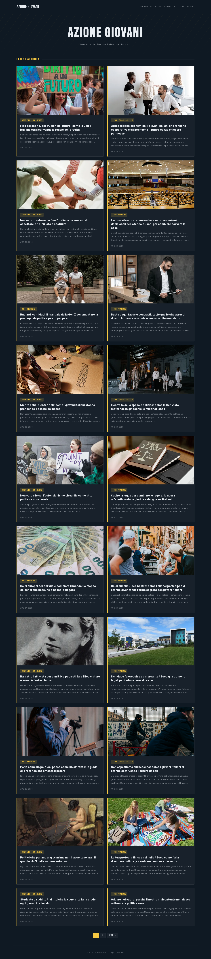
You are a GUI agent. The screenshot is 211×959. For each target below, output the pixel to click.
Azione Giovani (28, 6)
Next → (112, 935)
